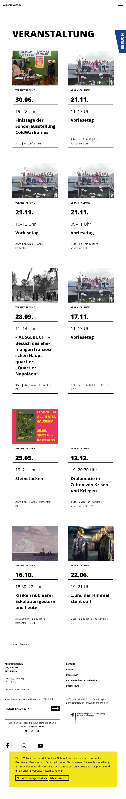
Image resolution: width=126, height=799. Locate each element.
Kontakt (70, 663)
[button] (120, 41)
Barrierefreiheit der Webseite (81, 680)
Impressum (72, 674)
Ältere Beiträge (21, 644)
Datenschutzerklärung (97, 762)
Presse (69, 669)
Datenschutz (72, 685)
